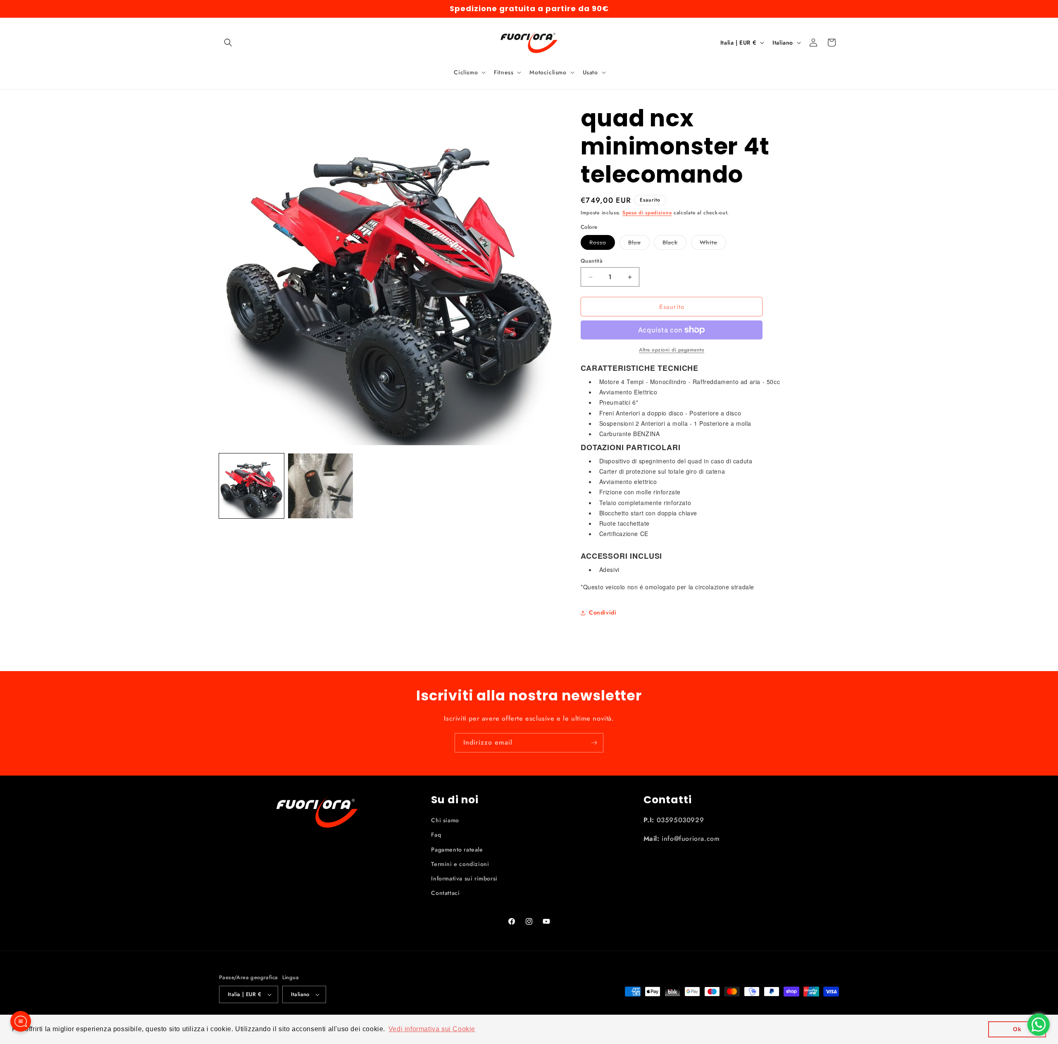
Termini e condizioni (460, 864)
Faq (436, 834)
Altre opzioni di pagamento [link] (671, 350)
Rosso (602, 244)
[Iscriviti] (594, 742)
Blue (639, 244)
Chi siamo (445, 820)
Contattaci (445, 893)
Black (674, 244)
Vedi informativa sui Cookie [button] (431, 1028)
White (713, 244)
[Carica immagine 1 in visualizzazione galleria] (251, 485)
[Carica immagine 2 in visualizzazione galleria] (320, 485)
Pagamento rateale (457, 849)
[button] (228, 42)
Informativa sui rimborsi (464, 878)
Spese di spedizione (647, 212)
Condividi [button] (602, 612)
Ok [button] (1017, 1029)
